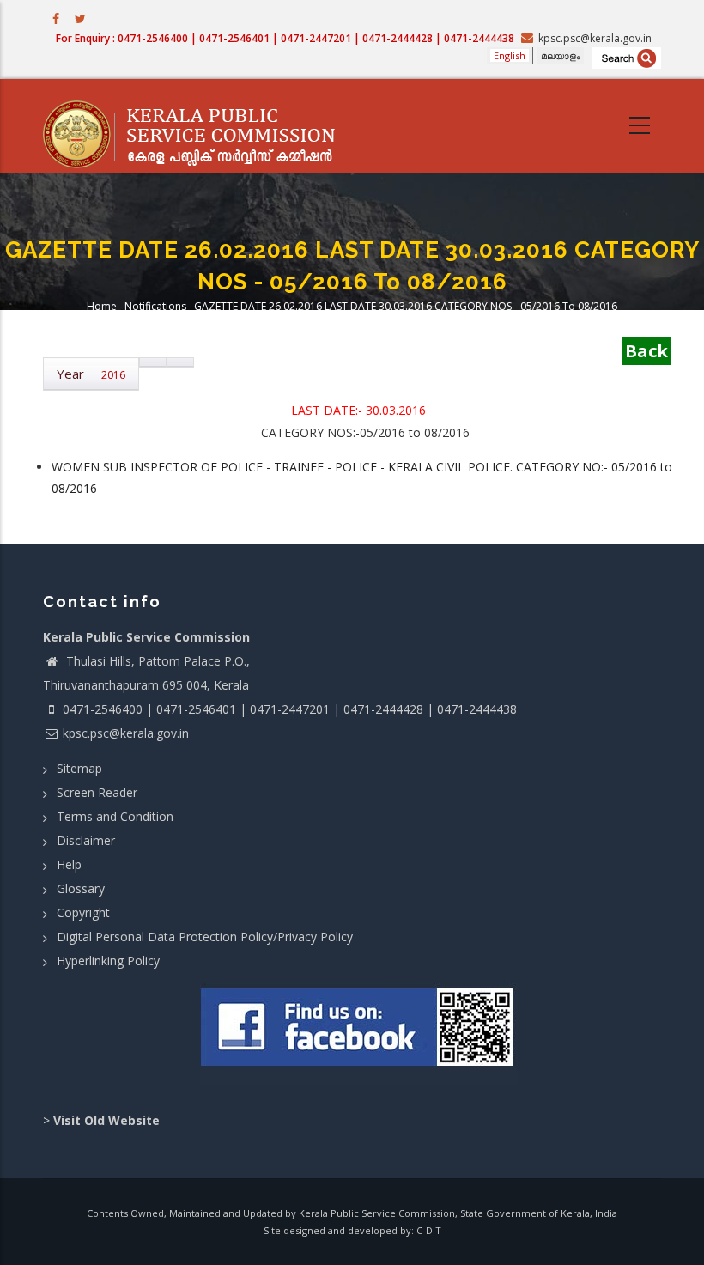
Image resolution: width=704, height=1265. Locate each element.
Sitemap (79, 768)
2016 (113, 375)
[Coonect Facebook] (358, 1034)
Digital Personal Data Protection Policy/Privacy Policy (205, 936)
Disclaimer (86, 840)
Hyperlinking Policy (108, 960)
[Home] (197, 126)
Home (102, 306)
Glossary (81, 888)
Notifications (155, 306)
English (509, 55)
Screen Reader (97, 792)
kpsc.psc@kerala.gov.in (126, 733)
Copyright (83, 912)
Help (69, 864)
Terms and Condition (115, 816)
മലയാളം (560, 55)
